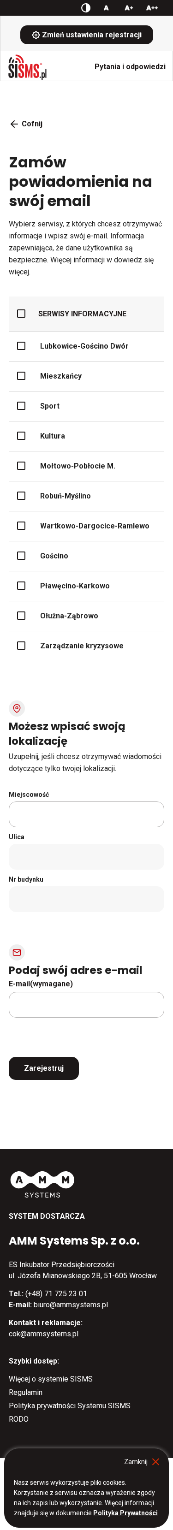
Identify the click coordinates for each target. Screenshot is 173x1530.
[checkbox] (82, 313)
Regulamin (25, 1392)
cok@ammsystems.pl (43, 1333)
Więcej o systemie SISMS (51, 1379)
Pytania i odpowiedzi (130, 66)
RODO (19, 1419)
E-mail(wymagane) (41, 984)
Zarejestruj (44, 1068)
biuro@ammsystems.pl (71, 1304)
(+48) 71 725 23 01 (56, 1293)
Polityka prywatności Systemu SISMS (70, 1405)
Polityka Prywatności (125, 1513)
